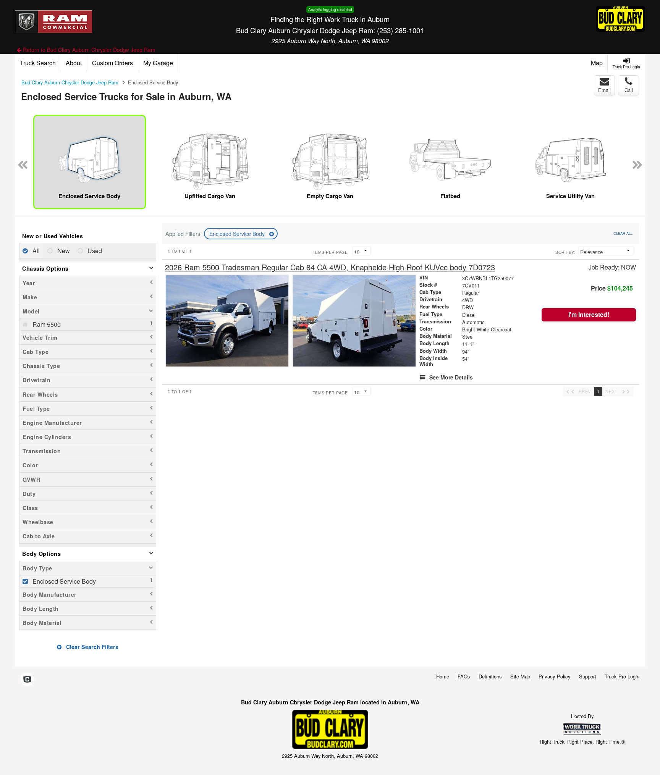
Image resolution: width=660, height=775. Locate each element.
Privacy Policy (555, 676)
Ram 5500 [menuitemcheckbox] (46, 324)
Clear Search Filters (91, 647)
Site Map (520, 676)
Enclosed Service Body (237, 233)
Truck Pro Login (622, 676)
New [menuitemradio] (63, 250)
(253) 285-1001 (400, 30)
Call (628, 90)
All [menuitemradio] (35, 250)
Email (604, 90)
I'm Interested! (588, 314)
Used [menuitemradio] (94, 250)
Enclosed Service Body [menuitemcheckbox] (63, 581)
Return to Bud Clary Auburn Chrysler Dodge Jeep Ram (88, 49)
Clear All (622, 233)
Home (442, 676)
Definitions (490, 676)
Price (612, 288)
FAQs (464, 676)
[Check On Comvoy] (27, 679)
